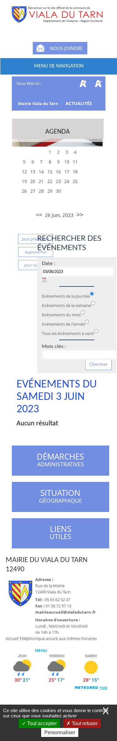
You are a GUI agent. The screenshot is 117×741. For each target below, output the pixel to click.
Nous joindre (66, 48)
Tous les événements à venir (68, 333)
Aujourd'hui (35, 252)
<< (39, 214)
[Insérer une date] (45, 280)
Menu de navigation (59, 66)
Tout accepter (41, 723)
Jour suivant (35, 265)
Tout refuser (84, 723)
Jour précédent (35, 239)
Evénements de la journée (66, 296)
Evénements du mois (61, 315)
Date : (48, 263)
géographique (61, 497)
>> (79, 214)
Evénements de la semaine (66, 305)
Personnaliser (59, 732)
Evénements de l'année (63, 324)
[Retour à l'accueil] (58, 18)
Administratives (60, 461)
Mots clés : (54, 346)
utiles (60, 532)
